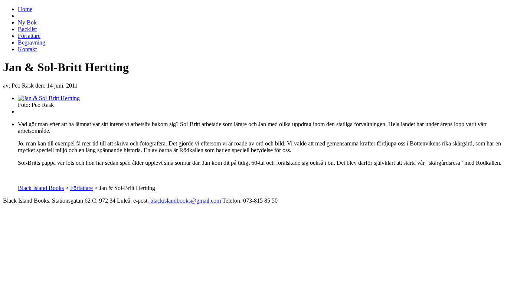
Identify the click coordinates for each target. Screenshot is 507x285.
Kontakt (27, 49)
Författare (29, 36)
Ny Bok (27, 22)
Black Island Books (41, 188)
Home (25, 9)
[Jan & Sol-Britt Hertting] (49, 98)
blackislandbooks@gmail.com (185, 200)
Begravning (31, 42)
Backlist (27, 29)
